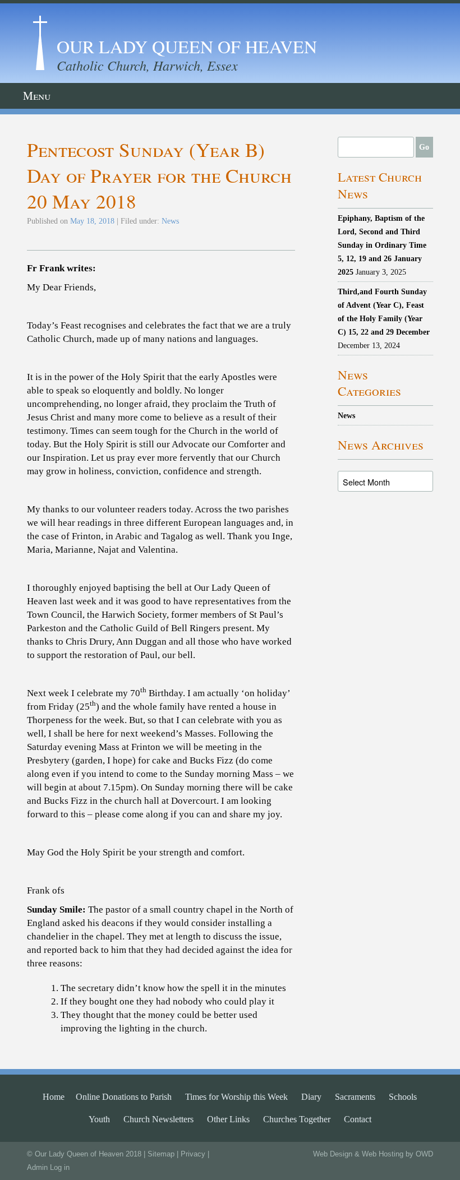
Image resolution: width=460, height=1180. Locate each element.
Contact (357, 1119)
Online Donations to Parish (124, 1097)
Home (54, 1097)
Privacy (193, 1154)
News (170, 220)
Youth (99, 1119)
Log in (60, 1167)
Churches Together (296, 1119)
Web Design (332, 1154)
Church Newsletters (158, 1119)
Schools (403, 1097)
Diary (311, 1097)
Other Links (228, 1119)
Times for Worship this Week (236, 1097)
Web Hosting (382, 1154)
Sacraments (355, 1097)
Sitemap (161, 1154)
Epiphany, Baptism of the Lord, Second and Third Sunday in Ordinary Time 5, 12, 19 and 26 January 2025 (382, 245)
